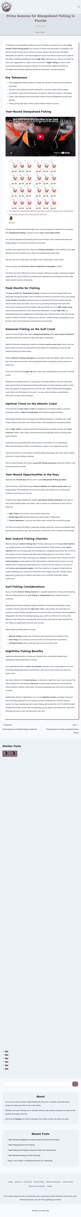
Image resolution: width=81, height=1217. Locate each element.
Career (49, 1186)
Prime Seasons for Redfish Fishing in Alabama (19, 727)
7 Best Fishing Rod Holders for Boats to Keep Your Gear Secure (32, 1150)
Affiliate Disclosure (53, 1182)
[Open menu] (79, 6)
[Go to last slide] (6, 754)
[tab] (6, 1051)
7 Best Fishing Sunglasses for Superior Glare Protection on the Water (34, 1140)
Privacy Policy (39, 1182)
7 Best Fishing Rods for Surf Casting (21, 1145)
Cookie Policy (68, 1182)
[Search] (75, 1084)
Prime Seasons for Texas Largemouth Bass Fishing (62, 729)
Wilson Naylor (41, 26)
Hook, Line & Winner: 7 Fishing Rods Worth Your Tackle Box (30, 1161)
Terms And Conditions (37, 1186)
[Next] (13, 754)
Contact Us (27, 1182)
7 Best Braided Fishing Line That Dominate (24, 1155)
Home (10, 1182)
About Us (18, 1182)
